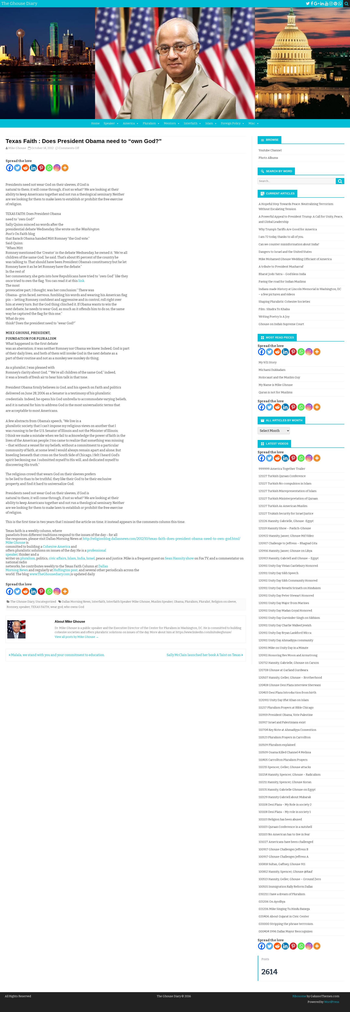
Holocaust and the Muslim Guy (279, 377)
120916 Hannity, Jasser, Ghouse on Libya (285, 551)
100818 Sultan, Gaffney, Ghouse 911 (282, 864)
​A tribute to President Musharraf (281, 266)
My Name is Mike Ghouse (276, 385)
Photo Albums (268, 158)
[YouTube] (326, 3)
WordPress (331, 1002)
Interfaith (190, 123)
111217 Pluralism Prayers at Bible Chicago (286, 707)
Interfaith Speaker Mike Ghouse (128, 601)
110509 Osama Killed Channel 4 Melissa (285, 752)
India (81, 558)
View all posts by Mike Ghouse (77, 637)
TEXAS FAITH (40, 607)
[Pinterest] (335, 3)
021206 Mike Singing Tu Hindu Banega (284, 909)
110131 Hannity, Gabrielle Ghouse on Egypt (287, 789)
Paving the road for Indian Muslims (282, 281)
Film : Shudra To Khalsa (274, 309)
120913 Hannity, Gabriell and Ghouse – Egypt (289, 558)
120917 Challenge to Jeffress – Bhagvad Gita (288, 543)
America (129, 123)
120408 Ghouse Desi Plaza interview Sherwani (290, 685)
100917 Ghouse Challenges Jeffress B (283, 849)
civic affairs (57, 558)
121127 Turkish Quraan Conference (282, 476)
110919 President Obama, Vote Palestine (286, 715)
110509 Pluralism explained (277, 745)
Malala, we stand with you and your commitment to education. (58, 655)
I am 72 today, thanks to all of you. (281, 237)
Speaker (109, 123)
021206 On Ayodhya (272, 901)
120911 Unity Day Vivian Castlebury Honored (288, 566)
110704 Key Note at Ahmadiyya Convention (287, 730)
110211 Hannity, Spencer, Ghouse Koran (285, 782)
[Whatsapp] (49, 167)
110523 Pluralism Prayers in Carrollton (285, 737)
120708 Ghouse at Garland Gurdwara (283, 670)
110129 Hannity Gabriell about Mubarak (285, 797)
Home (95, 123)
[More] (64, 167)
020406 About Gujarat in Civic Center (284, 916)
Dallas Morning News (76, 601)
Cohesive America (56, 547)
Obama (179, 601)
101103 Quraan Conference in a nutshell (285, 827)
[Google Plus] (316, 3)
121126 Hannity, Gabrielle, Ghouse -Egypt (286, 521)
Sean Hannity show (179, 558)
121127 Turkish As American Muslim (283, 506)
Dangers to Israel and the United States (285, 252)
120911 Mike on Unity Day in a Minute (283, 648)
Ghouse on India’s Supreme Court (281, 324)
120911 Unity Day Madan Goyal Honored (285, 610)
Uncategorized (45, 601)
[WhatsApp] (340, 3)
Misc (252, 123)
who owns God (74, 607)
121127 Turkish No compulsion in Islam (285, 483)
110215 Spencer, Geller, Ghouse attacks (285, 767)
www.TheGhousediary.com (50, 574)
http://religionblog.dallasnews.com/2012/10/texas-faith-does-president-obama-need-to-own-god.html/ (161, 539)
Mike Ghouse (17, 148)
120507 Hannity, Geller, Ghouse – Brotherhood (290, 677)
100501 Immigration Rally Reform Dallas (286, 886)
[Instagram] (331, 3)
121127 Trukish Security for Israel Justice (286, 513)
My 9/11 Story (267, 362)
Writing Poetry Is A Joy (274, 316)
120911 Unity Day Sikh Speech (278, 573)
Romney (12, 607)
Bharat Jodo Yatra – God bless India (282, 274)
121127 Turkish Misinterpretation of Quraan (288, 498)
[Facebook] (312, 3)
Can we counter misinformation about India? (289, 244)
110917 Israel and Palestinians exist (282, 722)
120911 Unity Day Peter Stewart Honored (286, 595)
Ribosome (299, 996)
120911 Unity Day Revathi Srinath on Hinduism (290, 588)
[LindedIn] (322, 3)
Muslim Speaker (162, 601)
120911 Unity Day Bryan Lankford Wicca (285, 633)
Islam (209, 123)
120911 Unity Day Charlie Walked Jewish (285, 625)
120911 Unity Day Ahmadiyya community (286, 640)
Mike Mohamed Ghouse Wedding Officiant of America (295, 259)
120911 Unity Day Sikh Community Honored (288, 580)
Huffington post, (65, 570)
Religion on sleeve (223, 601)
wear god (56, 607)
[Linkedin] (33, 167)
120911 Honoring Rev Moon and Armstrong (288, 655)
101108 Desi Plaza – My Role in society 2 (285, 804)
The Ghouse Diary (22, 601)
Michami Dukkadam (272, 370)
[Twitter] (308, 3)
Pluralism (149, 123)
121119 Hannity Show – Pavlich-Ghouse (285, 528)
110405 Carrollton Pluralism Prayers (283, 760)
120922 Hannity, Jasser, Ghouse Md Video (286, 536)
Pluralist (204, 601)
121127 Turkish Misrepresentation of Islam (287, 491)
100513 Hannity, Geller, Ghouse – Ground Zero (290, 879)
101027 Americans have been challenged (286, 842)
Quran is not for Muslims (275, 392)
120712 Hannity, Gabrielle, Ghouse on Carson (289, 663)
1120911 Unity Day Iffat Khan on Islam (284, 700)
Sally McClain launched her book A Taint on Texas (204, 655)
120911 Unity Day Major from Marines (284, 603)
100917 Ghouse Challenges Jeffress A (283, 856)
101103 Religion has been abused (280, 819)
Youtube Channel (270, 150)
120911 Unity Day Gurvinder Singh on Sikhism (289, 618)
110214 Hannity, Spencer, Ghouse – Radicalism (289, 774)
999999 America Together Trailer (282, 469)
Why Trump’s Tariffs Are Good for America (288, 229)
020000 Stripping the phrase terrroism (286, 924)
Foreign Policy (230, 123)
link (81, 281)
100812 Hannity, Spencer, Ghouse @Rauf (285, 871)
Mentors (170, 123)
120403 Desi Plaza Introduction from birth (287, 692)
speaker (24, 607)
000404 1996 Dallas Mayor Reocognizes (286, 931)
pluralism (27, 558)
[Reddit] (25, 167)
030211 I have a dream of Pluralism (282, 894)
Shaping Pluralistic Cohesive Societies (284, 301)
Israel (90, 558)
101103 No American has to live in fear (284, 834)
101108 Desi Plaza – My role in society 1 (285, 812)
